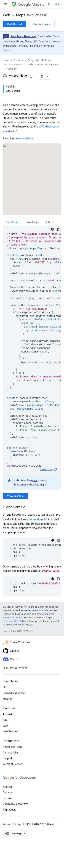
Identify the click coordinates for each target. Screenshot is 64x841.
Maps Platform (38, 4)
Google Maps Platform (39, 60)
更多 (47, 222)
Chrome (7, 792)
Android (7, 714)
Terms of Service (12, 764)
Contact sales (41, 24)
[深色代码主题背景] (52, 229)
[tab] (13, 222)
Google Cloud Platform (15, 803)
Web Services (10, 731)
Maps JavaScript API (32, 15)
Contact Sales (10, 752)
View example (15, 495)
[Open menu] (5, 4)
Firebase (7, 798)
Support (7, 758)
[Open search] (50, 4)
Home (6, 60)
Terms (6, 824)
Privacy (18, 824)
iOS (5, 720)
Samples (12, 68)
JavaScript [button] (32, 222)
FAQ (5, 687)
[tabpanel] (32, 358)
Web (6, 15)
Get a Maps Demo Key (23, 36)
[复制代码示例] (58, 229)
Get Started (14, 24)
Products (18, 60)
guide (34, 480)
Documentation (15, 64)
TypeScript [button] (12, 222)
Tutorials (8, 698)
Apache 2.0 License (13, 617)
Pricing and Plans (12, 746)
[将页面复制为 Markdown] (42, 76)
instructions (36, 519)
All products (9, 809)
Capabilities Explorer (14, 693)
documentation (24, 138)
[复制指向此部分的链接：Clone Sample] (29, 507)
